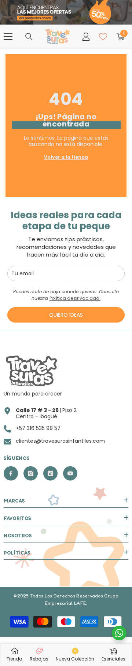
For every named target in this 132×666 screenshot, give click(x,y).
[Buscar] (29, 36)
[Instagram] (30, 473)
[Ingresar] (86, 37)
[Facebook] (11, 473)
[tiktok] (50, 473)
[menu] (8, 36)
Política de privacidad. (75, 298)
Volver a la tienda (66, 157)
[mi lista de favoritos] (103, 37)
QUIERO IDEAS (66, 315)
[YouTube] (70, 473)
